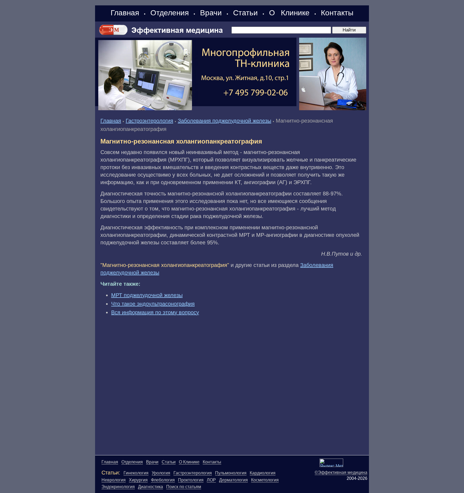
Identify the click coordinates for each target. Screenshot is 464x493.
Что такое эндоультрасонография (153, 304)
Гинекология (136, 473)
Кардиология (263, 473)
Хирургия (138, 480)
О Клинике (289, 13)
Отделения (169, 13)
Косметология (265, 480)
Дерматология (233, 480)
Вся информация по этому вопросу (155, 312)
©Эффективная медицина (341, 472)
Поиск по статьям (183, 486)
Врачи (211, 13)
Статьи (245, 13)
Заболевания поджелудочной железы (224, 121)
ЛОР (211, 480)
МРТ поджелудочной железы (147, 295)
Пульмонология (231, 473)
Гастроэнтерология (149, 121)
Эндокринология (118, 486)
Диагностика (150, 486)
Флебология (163, 480)
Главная (125, 13)
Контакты (337, 13)
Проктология (191, 480)
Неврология (114, 480)
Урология (161, 473)
